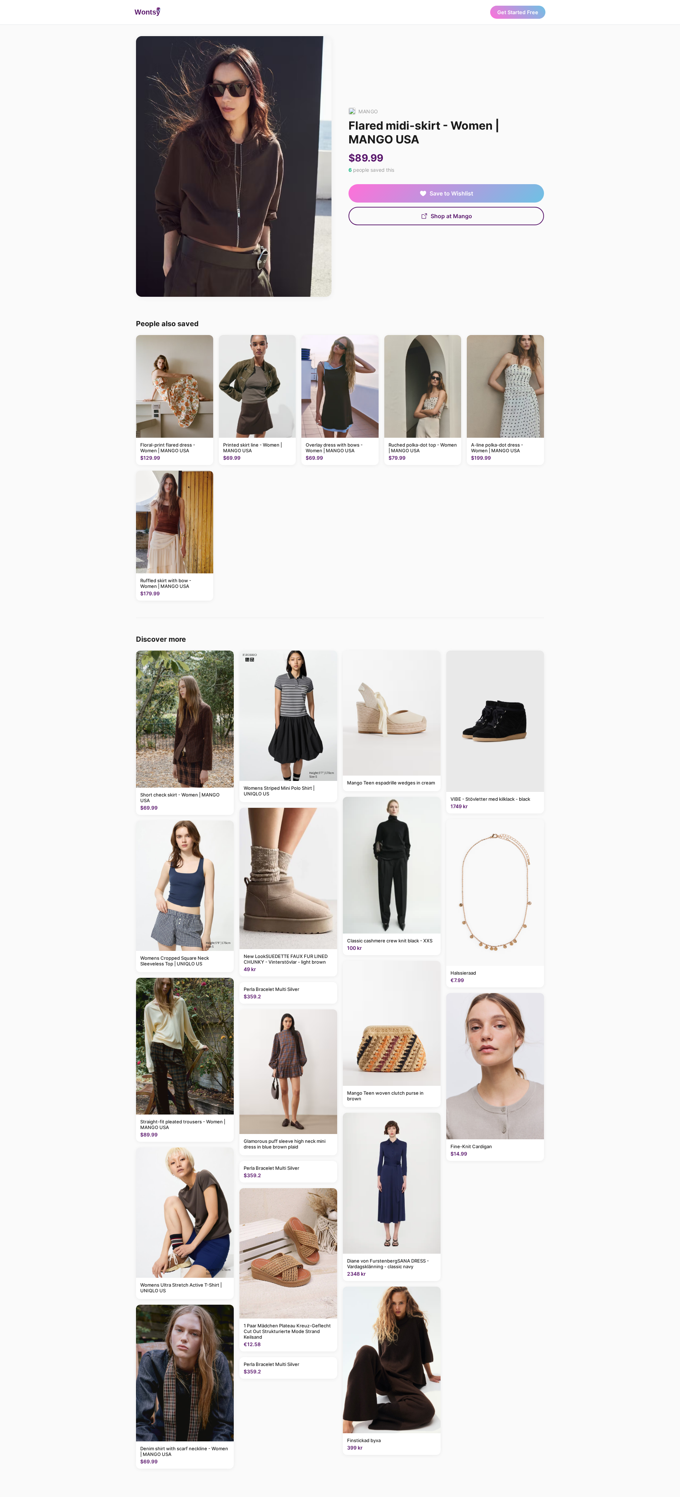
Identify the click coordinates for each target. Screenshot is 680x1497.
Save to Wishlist (451, 193)
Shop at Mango (451, 216)
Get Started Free (517, 12)
